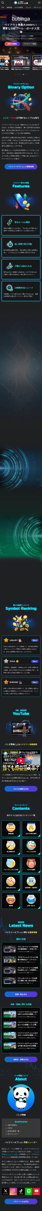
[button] (15, 74)
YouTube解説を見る (21, 789)
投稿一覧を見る (21, 994)
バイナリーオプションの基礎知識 (21, 166)
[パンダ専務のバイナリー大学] (21, 2)
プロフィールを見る (21, 1201)
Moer (35, 640)
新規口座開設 (12, 44)
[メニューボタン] (39, 2)
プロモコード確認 (29, 44)
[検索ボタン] (2, 2)
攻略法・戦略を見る (21, 1059)
